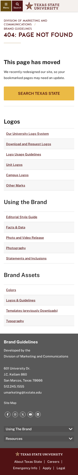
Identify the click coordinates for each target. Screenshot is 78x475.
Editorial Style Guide (21, 217)
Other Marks (15, 185)
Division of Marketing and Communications (25, 22)
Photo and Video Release (25, 238)
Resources (14, 439)
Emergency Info (25, 468)
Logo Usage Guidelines (23, 154)
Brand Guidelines (18, 29)
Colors (11, 290)
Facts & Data (15, 227)
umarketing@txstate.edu (23, 392)
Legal (61, 468)
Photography (16, 248)
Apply (47, 468)
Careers (53, 462)
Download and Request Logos (28, 144)
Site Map (10, 403)
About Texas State (28, 462)
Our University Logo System (27, 134)
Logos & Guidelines (20, 300)
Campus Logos (17, 175)
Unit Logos (14, 165)
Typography (15, 321)
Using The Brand (19, 429)
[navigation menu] (6, 6)
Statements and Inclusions (26, 258)
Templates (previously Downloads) (32, 311)
